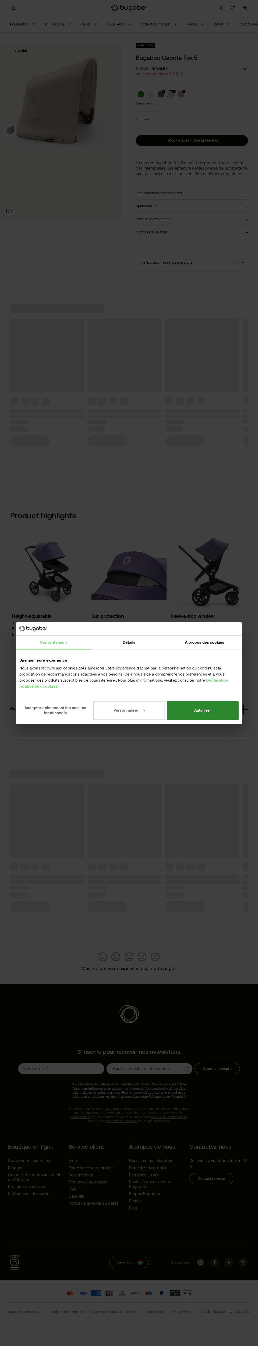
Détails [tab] (129, 642)
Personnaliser (126, 710)
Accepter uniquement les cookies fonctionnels (55, 710)
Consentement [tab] (53, 642)
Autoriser (202, 710)
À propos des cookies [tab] (204, 642)
